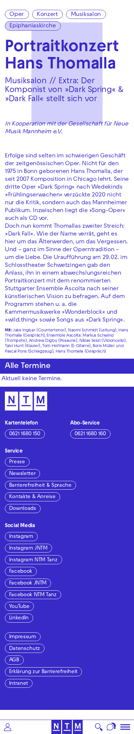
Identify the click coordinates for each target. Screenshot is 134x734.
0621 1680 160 (90, 434)
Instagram (21, 537)
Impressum (22, 637)
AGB (14, 660)
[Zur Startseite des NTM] (67, 727)
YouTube (19, 607)
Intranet (18, 683)
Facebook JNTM (28, 583)
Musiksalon (86, 15)
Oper (16, 15)
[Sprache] (111, 727)
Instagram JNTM (28, 548)
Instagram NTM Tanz (33, 560)
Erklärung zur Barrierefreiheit (43, 672)
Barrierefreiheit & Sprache (40, 485)
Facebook (20, 571)
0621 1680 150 (24, 434)
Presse (17, 462)
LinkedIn (19, 618)
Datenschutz (24, 649)
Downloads (22, 508)
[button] (7, 727)
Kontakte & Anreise (32, 497)
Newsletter (22, 474)
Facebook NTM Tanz (33, 595)
